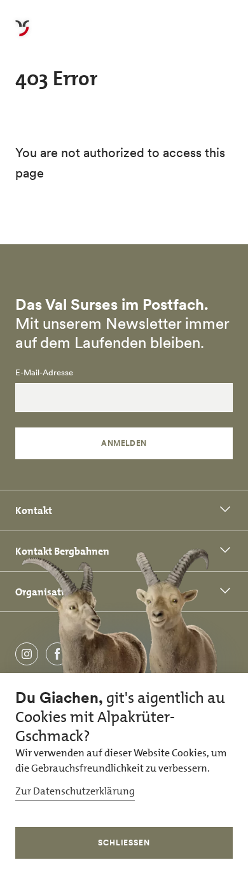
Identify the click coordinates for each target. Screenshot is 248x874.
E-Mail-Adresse (44, 373)
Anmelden (124, 443)
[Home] (22, 35)
